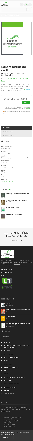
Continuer (17, 264)
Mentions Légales (6, 270)
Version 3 (11, 181)
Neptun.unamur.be (6, 272)
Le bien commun (10, 316)
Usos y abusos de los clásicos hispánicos (18, 309)
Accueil (5, 15)
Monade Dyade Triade (12, 207)
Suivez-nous (15, 241)
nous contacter (5, 411)
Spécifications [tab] (8, 131)
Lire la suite (27, 89)
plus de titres (6, 331)
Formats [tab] (7, 127)
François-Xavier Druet (15, 78)
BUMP (2, 275)
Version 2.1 (4, 181)
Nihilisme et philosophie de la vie (15, 214)
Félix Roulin (9, 303)
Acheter (25, 102)
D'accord (5, 437)
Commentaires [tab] (9, 135)
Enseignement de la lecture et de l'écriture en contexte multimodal (18, 324)
